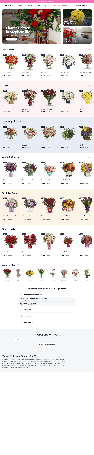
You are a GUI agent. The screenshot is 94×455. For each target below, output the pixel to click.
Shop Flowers (11, 39)
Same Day (64, 5)
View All (88, 49)
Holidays (30, 5)
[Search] (86, 5)
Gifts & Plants (46, 5)
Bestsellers (57, 5)
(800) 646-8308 (80, 5)
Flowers (38, 5)
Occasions (21, 5)
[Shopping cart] (90, 5)
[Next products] (91, 65)
